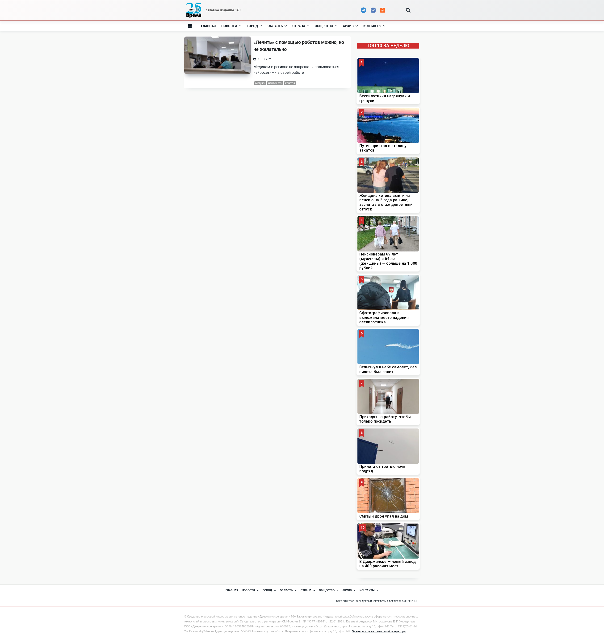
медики (260, 83)
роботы (290, 83)
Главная (208, 26)
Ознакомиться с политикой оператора (379, 631)
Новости (229, 26)
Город (252, 26)
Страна (298, 26)
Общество (324, 26)
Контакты (372, 26)
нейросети (275, 83)
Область (275, 26)
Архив (348, 26)
